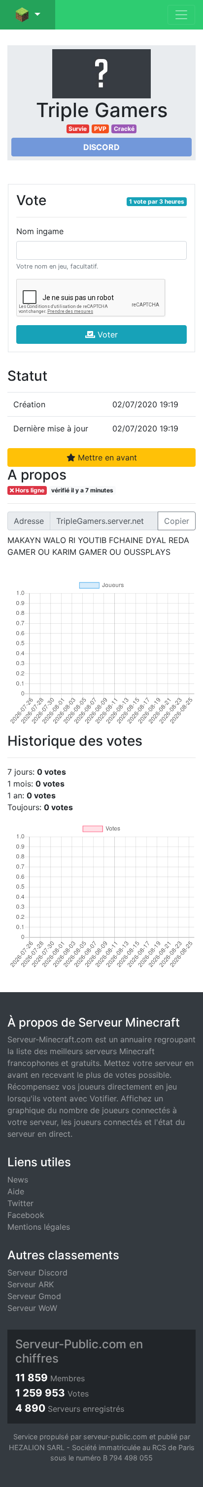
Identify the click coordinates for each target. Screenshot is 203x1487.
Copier (176, 521)
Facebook (25, 1215)
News (17, 1179)
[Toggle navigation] (181, 15)
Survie (77, 128)
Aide (15, 1191)
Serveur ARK (30, 1284)
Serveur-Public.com (70, 1344)
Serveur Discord (37, 1272)
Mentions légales (38, 1227)
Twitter (20, 1203)
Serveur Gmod (34, 1296)
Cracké (124, 128)
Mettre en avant (106, 457)
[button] (27, 15)
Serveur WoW (32, 1308)
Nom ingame (40, 231)
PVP (100, 128)
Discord (101, 147)
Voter (106, 334)
